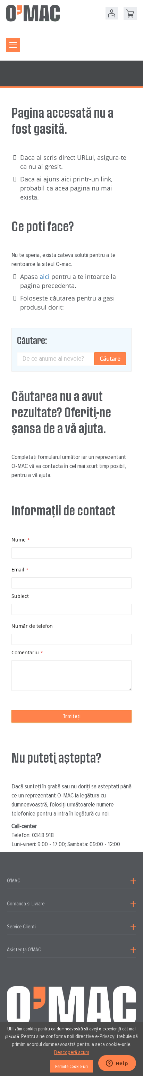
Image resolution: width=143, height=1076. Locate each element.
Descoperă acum (71, 1052)
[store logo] (33, 13)
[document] (71, 1049)
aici (45, 276)
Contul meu (112, 13)
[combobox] (71, 359)
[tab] (71, 881)
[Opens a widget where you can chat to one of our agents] (117, 1064)
